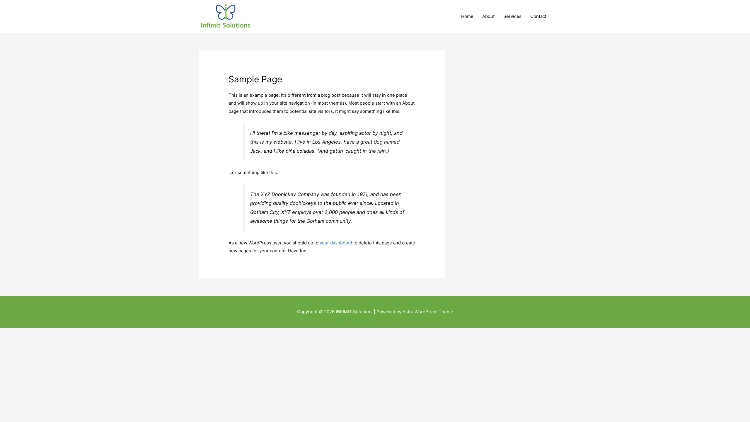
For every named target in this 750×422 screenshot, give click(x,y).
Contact (538, 16)
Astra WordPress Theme (428, 311)
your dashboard (336, 243)
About (488, 16)
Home (467, 16)
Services (512, 16)
